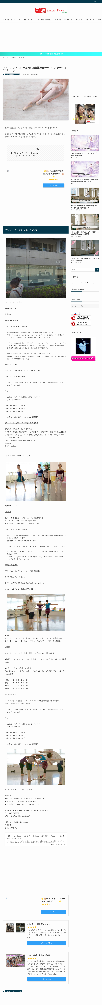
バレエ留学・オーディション (12, 74)
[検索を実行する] (97, 270)
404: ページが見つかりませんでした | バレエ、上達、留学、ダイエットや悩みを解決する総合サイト (35, 837)
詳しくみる (54, 185)
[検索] (97, 1)
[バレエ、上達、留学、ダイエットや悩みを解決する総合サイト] (51, 10)
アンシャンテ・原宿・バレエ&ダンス (27, 153)
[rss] (95, 1)
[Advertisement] (51, 37)
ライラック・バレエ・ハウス (26, 156)
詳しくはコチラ (46, 943)
